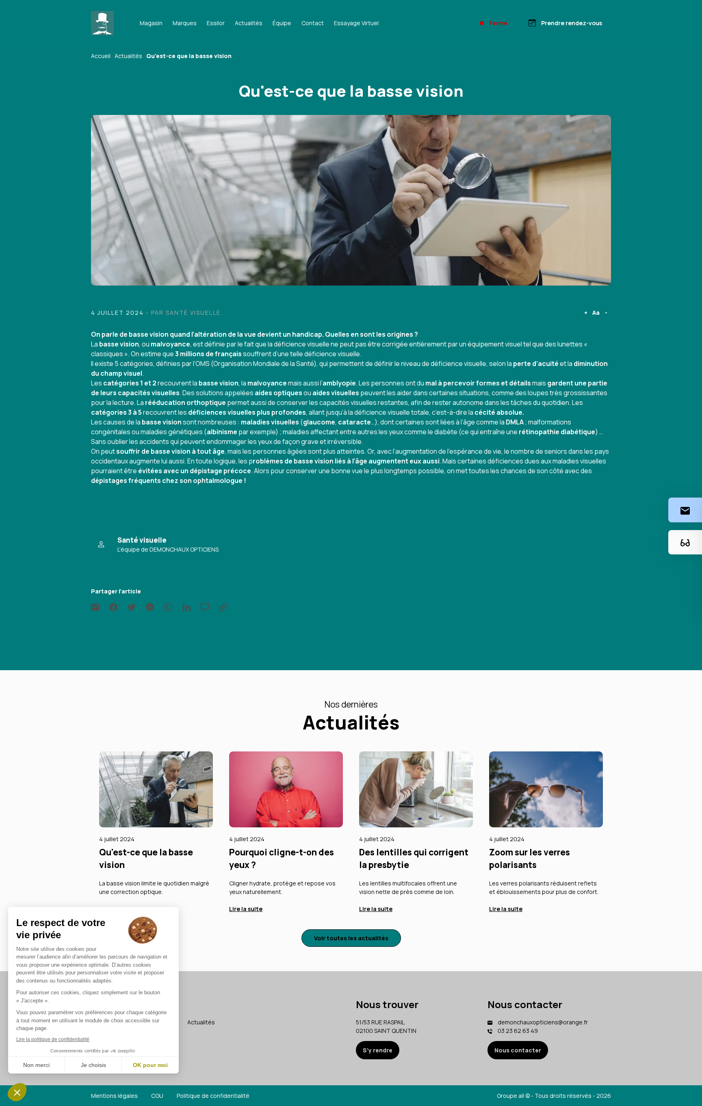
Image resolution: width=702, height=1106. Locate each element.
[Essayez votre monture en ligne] (685, 542)
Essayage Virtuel (356, 23)
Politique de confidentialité (213, 1096)
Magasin (151, 23)
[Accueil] (102, 23)
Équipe (282, 23)
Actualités (248, 23)
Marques (185, 23)
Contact (312, 23)
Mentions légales (114, 1096)
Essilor (216, 23)
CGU (157, 1096)
